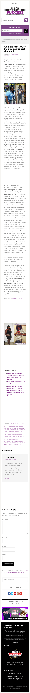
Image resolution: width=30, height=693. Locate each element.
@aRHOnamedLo (16, 298)
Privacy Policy (15, 642)
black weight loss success (15, 431)
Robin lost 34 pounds (14, 386)
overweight (16, 438)
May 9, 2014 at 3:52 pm (10, 459)
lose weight (16, 436)
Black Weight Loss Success (15, 11)
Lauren (22, 62)
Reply (7, 478)
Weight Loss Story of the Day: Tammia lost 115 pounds (15, 377)
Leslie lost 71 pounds (14, 388)
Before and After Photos (17, 423)
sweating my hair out (10, 441)
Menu (16, 3)
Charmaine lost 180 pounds (15, 676)
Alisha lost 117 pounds (14, 373)
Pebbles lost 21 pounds (15, 673)
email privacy (18, 33)
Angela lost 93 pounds (15, 679)
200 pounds (14, 425)
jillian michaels (8, 436)
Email (4, 546)
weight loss (19, 441)
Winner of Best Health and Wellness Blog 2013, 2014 (15, 663)
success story (17, 439)
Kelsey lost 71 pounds (14, 390)
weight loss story (9, 444)
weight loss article (9, 442)
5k (18, 425)
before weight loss (15, 429)
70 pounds (22, 425)
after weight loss (15, 428)
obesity (10, 438)
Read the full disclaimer (15, 640)
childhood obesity (17, 433)
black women (8, 433)
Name (4, 538)
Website (4, 554)
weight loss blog (20, 442)
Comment (5, 519)
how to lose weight (16, 434)
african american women (11, 426)
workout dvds (18, 444)
